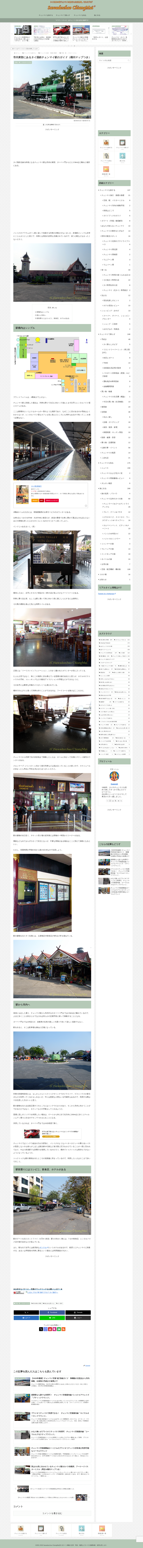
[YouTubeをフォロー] (50, 1329)
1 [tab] (69, 46)
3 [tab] (74, 46)
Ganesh (114, 784)
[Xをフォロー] (41, 1329)
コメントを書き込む (52, 1513)
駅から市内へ (41, 315)
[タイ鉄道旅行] (22, 494)
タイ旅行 (60, 1303)
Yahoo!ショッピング (52, 500)
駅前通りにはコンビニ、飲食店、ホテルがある (53, 318)
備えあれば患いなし (49, 1303)
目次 (49, 308)
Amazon (35, 500)
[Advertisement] (32, 144)
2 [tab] (71, 46)
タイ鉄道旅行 (36, 486)
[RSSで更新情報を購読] (63, 1329)
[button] (78, 1318)
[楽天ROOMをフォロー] (54, 1329)
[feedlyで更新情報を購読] (59, 1329)
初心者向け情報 (37, 1303)
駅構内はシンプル (43, 312)
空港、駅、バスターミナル (22, 1303)
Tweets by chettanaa (106, 594)
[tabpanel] (23, 34)
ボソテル (43, 1248)
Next (131, 34)
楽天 (41, 500)
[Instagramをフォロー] (45, 1329)
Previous (12, 34)
